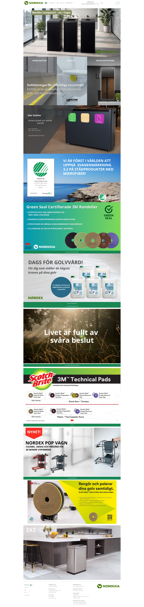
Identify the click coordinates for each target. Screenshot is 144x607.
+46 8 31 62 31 (76, 598)
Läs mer (72, 425)
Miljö (58, 3)
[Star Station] (72, 129)
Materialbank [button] (68, 3)
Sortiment (26, 587)
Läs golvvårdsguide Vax (72, 306)
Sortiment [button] (51, 3)
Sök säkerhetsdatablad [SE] (79, 602)
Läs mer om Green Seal (72, 252)
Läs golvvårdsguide (72, 303)
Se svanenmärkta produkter (72, 365)
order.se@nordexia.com (78, 586)
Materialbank (27, 595)
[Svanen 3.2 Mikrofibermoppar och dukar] (72, 178)
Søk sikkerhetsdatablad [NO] (79, 604)
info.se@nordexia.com (78, 590)
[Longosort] (72, 32)
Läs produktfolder (72, 478)
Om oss (62, 3)
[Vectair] (72, 81)
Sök (118, 3)
